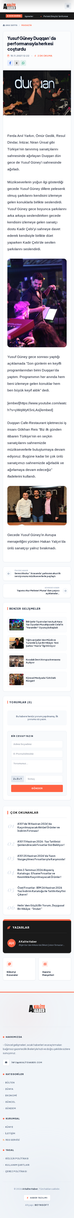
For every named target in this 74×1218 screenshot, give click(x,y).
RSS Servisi (13, 1140)
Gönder (37, 788)
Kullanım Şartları (17, 1165)
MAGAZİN (26, 25)
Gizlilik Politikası (17, 1158)
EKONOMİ (11, 1095)
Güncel (10, 1102)
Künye (9, 1127)
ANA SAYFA (11, 25)
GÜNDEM (10, 1108)
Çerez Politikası (16, 1171)
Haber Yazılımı (38, 1198)
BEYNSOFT (42, 1205)
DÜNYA (9, 1089)
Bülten (10, 1082)
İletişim (10, 1133)
